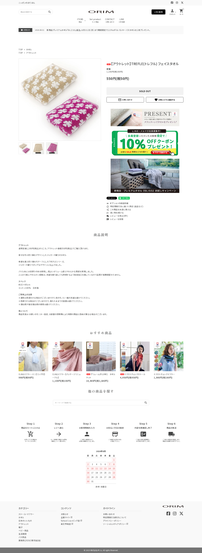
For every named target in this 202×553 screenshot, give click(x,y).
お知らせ (64, 514)
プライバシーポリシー (112, 520)
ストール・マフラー (26, 514)
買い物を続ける (115, 212)
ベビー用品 (23, 530)
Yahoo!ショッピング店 (71, 520)
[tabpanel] (60, 100)
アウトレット (31, 52)
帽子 (21, 527)
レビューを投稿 (114, 219)
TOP (21, 49)
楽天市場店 (67, 524)
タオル (29, 49)
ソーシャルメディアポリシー (115, 524)
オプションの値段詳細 (117, 203)
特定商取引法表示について (114, 517)
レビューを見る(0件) (117, 215)
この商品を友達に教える (118, 209)
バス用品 (22, 537)
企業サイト (66, 517)
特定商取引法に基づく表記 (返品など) (124, 206)
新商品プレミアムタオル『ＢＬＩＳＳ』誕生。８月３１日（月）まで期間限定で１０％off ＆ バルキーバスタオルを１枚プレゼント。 (98, 30)
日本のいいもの (25, 520)
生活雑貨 (23, 533)
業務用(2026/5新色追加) (30, 540)
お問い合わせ (125, 99)
